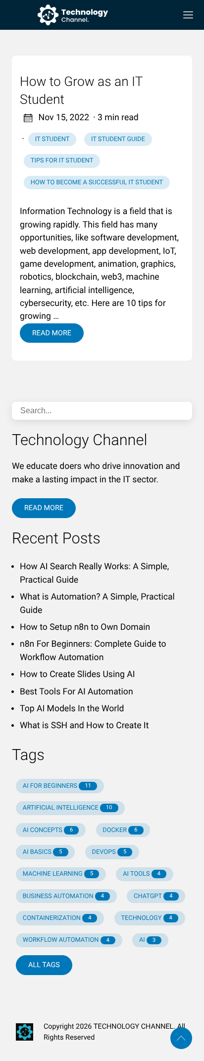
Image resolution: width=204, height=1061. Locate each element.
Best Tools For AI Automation (76, 692)
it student (52, 139)
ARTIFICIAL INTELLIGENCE (67, 808)
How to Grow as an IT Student (81, 91)
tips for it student (62, 160)
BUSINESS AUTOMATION (63, 896)
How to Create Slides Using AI (77, 675)
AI (147, 940)
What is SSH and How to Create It (84, 726)
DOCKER (119, 830)
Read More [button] (43, 508)
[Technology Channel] (90, 15)
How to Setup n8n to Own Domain (85, 627)
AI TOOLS (141, 874)
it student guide (118, 139)
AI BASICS (42, 852)
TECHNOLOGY (146, 918)
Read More (51, 333)
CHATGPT (153, 896)
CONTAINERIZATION (57, 918)
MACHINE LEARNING (58, 874)
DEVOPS (109, 852)
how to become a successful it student (97, 182)
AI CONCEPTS (48, 830)
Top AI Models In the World (72, 709)
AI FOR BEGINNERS (57, 786)
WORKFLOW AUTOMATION (66, 940)
